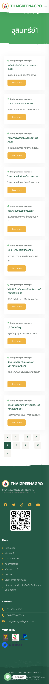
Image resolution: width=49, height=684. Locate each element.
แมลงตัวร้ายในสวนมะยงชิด (20, 103)
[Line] (30, 504)
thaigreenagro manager (21, 61)
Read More (17, 82)
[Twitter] (13, 504)
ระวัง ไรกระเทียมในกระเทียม (20, 250)
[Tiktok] (21, 504)
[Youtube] (38, 504)
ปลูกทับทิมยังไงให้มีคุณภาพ (20, 211)
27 (37, 445)
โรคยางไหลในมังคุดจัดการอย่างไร (23, 176)
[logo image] (22, 6)
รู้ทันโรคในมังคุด (14, 327)
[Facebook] (5, 504)
